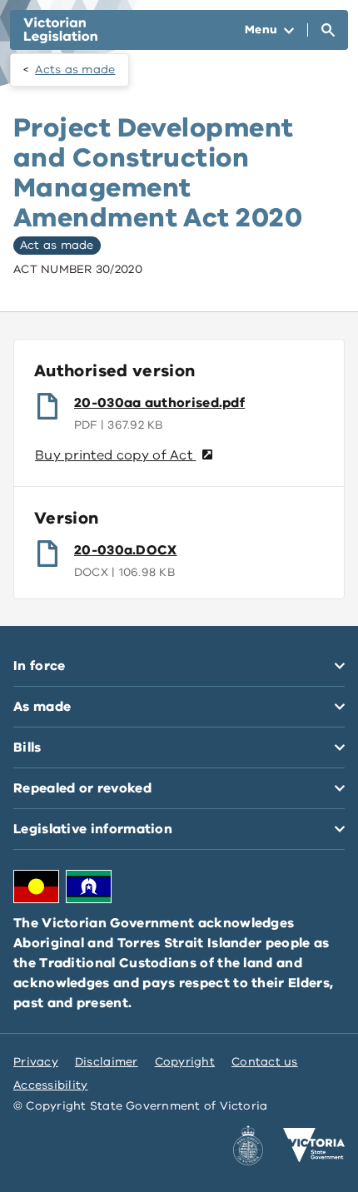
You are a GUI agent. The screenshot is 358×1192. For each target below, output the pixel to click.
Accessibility (50, 1085)
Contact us (264, 1062)
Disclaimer (106, 1062)
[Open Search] (328, 30)
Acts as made (75, 69)
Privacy (35, 1062)
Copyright (185, 1062)
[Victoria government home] (314, 1145)
